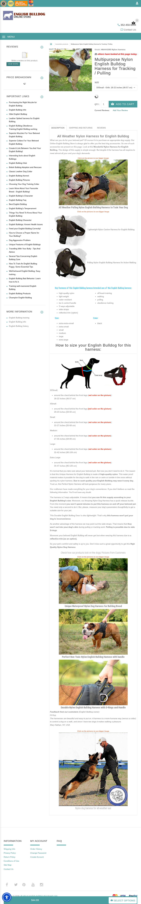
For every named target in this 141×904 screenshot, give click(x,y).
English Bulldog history (19, 326)
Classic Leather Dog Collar (20, 171)
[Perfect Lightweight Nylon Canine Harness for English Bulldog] (70, 229)
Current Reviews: (102, 110)
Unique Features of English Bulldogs (25, 244)
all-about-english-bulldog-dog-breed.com (39, 896)
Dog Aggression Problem (20, 240)
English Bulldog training (19, 318)
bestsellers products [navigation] (61, 44)
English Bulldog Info (17, 110)
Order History (36, 849)
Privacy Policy (10, 853)
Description (57, 128)
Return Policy (9, 857)
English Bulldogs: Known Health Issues (26, 224)
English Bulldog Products (20, 293)
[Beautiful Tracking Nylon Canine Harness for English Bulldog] (93, 581)
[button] (7, 897)
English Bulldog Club (18, 163)
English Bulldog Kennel (19, 176)
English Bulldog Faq (17, 200)
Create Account (37, 857)
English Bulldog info (17, 322)
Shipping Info (9, 849)
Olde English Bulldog (18, 114)
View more (13, 64)
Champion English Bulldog (20, 297)
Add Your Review (120, 110)
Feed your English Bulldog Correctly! (25, 228)
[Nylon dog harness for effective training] (93, 769)
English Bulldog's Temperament (22, 208)
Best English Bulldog (18, 204)
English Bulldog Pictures (19, 180)
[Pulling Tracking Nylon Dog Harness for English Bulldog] (70, 262)
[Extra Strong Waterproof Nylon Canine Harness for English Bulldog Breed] (93, 632)
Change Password (38, 853)
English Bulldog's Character (21, 196)
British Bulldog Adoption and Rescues (25, 167)
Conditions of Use (11, 861)
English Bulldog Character (20, 220)
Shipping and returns (80, 128)
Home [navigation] (51, 44)
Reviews (101, 128)
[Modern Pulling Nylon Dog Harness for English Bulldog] (93, 182)
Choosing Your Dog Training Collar (24, 184)
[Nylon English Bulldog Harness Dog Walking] (93, 682)
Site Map (7, 865)
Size (97, 82)
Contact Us (130, 29)
